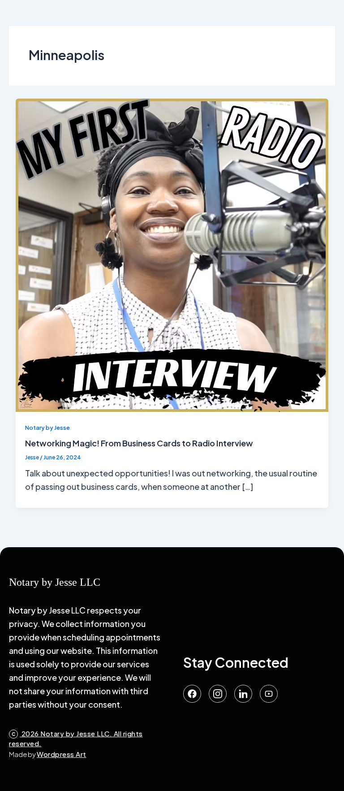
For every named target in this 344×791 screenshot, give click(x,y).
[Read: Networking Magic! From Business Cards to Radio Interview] (172, 254)
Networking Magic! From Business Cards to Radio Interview (139, 443)
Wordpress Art (61, 754)
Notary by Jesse (47, 427)
